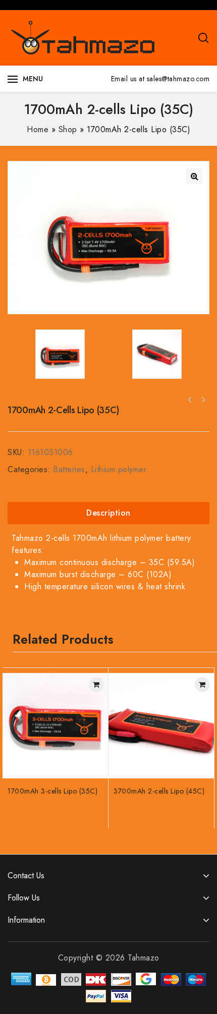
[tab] (108, 513)
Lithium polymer (119, 469)
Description (108, 513)
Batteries (69, 469)
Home (37, 129)
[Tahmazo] (83, 37)
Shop (68, 129)
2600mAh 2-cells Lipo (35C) (202, 400)
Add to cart (96, 684)
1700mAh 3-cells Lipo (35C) (189, 400)
